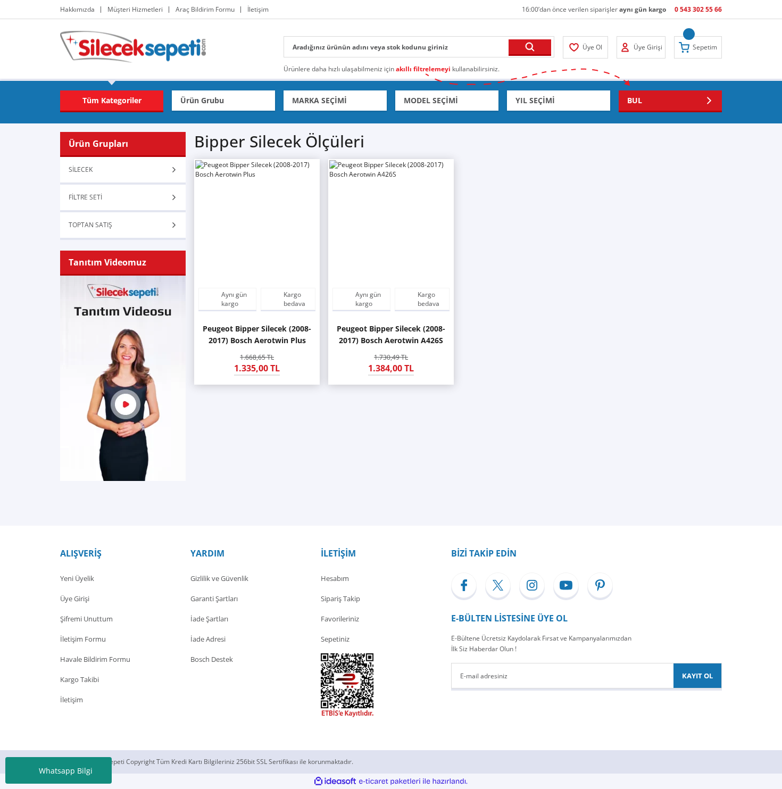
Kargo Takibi (79, 679)
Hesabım (335, 578)
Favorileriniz (340, 619)
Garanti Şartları (214, 598)
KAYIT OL (697, 675)
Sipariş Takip (340, 598)
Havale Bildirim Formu (95, 659)
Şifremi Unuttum (86, 619)
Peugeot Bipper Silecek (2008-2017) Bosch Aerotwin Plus (257, 334)
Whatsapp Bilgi (66, 771)
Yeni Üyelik (77, 578)
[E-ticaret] (390, 781)
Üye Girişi (74, 598)
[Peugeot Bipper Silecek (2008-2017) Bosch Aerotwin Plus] (257, 222)
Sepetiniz (335, 639)
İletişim (71, 699)
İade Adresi (208, 639)
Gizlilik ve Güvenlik (219, 578)
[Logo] (133, 46)
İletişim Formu (83, 639)
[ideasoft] (335, 781)
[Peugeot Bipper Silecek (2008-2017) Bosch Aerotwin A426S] (391, 222)
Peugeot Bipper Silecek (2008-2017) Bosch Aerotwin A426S (391, 334)
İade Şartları (209, 619)
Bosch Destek (211, 659)
